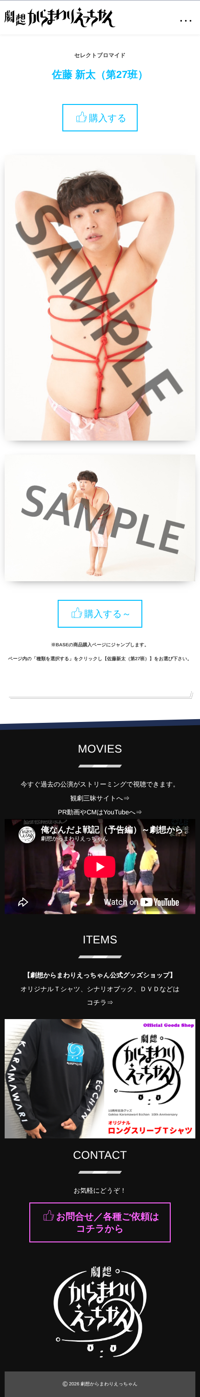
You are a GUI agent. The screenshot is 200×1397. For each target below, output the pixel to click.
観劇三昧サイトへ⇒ (99, 798)
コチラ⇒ (100, 1002)
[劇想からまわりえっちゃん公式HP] (60, 17)
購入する (108, 118)
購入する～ (107, 614)
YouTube (116, 812)
